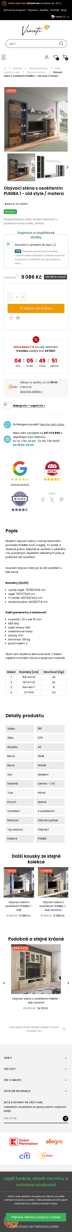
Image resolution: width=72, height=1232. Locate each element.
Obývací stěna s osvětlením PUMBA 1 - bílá (19, 906)
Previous (4, 167)
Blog (63, 10)
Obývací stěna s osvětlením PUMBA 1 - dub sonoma (53, 906)
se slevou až (34, 3)
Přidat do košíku (37, 308)
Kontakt (55, 10)
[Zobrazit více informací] (54, 245)
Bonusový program (15, 10)
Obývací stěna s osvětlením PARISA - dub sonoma (36, 1000)
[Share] (42, 499)
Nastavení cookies (47, 1226)
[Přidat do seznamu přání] (12, 317)
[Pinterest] (61, 499)
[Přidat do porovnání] (19, 318)
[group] (36, 983)
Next (67, 167)
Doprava (33, 10)
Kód (7, 204)
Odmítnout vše (23, 1226)
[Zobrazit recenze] (52, 471)
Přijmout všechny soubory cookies (36, 1217)
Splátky (44, 10)
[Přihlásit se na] (65, 1118)
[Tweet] (52, 499)
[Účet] (46, 57)
